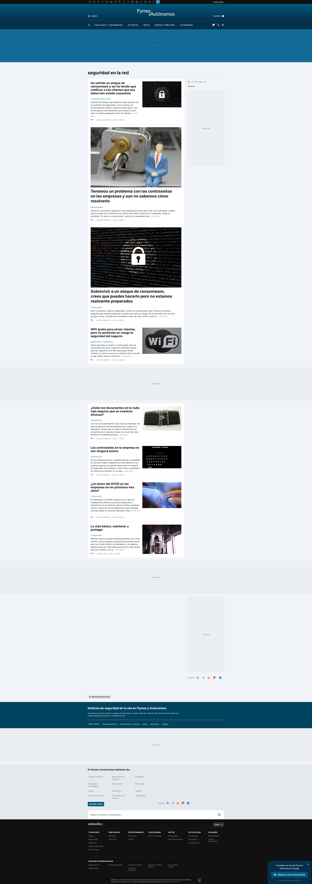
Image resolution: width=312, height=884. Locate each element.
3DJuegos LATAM (115, 865)
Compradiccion (194, 843)
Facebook (222, 25)
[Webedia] (95, 823)
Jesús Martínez (103, 475)
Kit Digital (133, 25)
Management (97, 207)
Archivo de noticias (100, 697)
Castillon (101, 554)
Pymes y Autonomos (156, 12)
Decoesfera (192, 839)
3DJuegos (112, 836)
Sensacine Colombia (132, 869)
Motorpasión (173, 836)
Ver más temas (96, 804)
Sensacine (132, 836)
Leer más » (156, 216)
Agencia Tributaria (165, 25)
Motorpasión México (173, 866)
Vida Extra (112, 839)
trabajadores (140, 795)
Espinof (131, 839)
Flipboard (213, 25)
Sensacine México (135, 865)
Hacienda (191, 86)
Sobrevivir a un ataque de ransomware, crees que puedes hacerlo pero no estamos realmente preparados (131, 296)
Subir (216, 825)
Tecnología (96, 307)
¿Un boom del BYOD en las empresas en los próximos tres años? (112, 487)
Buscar (219, 815)
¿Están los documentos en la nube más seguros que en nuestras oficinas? (115, 411)
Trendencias (193, 836)
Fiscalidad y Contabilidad (109, 25)
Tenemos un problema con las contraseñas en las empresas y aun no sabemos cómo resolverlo (131, 196)
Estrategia (139, 777)
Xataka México (93, 865)
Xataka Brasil (93, 868)
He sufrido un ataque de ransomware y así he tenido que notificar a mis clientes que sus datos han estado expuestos (113, 88)
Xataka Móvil (93, 839)
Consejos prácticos (100, 99)
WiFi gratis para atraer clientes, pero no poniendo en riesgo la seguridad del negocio (113, 333)
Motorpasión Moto (175, 839)
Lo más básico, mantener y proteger (110, 528)
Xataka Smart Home (95, 846)
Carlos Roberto (103, 120)
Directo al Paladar (155, 836)
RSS (209, 677)
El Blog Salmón (213, 836)
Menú (95, 16)
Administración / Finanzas (129, 724)
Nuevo (217, 16)
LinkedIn (220, 677)
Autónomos (186, 25)
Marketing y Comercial (102, 342)
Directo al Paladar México (155, 866)
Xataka (90, 836)
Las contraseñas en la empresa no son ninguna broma (115, 449)
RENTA (146, 25)
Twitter (218, 25)
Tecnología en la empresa (118, 796)
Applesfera (92, 843)
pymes (144, 724)
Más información (174, 882)
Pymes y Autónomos (212, 840)
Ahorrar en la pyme (96, 795)
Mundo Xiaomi (93, 850)
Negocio (165, 724)
